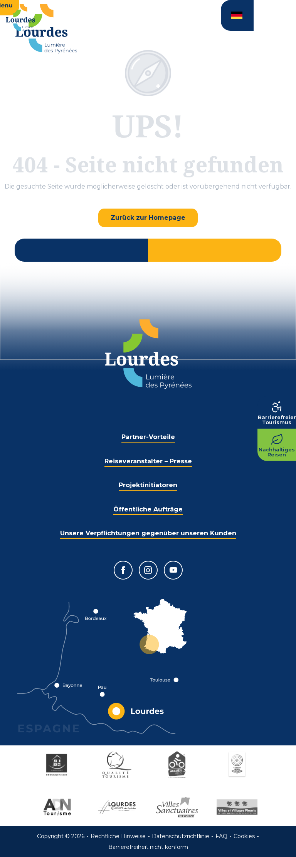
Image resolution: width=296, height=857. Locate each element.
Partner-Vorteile (148, 437)
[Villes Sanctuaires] (178, 807)
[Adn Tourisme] (57, 807)
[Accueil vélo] (178, 764)
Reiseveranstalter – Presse (148, 461)
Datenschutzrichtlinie (180, 836)
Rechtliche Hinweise (118, 836)
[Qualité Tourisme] (118, 764)
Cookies (244, 836)
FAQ (221, 836)
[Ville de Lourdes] (118, 807)
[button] (237, 15)
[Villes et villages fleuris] (238, 807)
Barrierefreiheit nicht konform (148, 847)
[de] (237, 15)
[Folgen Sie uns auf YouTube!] (173, 570)
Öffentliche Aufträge (148, 509)
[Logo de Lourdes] (148, 354)
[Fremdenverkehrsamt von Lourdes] (46, 28)
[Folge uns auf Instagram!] (148, 570)
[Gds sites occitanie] (238, 764)
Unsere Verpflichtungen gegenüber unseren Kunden (148, 533)
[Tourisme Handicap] (57, 764)
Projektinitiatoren (148, 485)
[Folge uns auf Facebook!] (123, 570)
